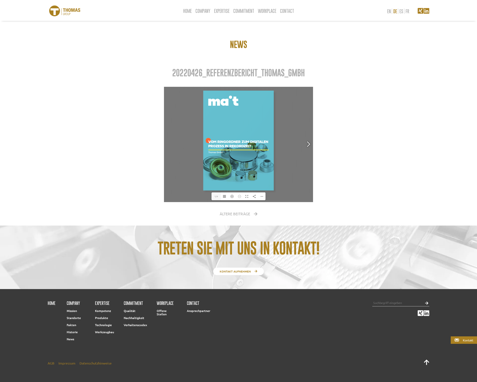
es (401, 11)
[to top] (426, 363)
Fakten (71, 325)
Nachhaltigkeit (134, 318)
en (389, 11)
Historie (72, 332)
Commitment (243, 11)
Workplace (267, 11)
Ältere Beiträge (235, 213)
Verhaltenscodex (135, 325)
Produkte (101, 318)
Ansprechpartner (198, 311)
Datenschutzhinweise (96, 363)
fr (407, 11)
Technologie (103, 325)
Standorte (74, 318)
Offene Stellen (162, 312)
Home (187, 11)
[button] (425, 302)
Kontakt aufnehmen (235, 271)
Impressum (67, 363)
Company (202, 11)
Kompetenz (103, 311)
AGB (51, 363)
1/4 (216, 196)
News (70, 339)
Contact (287, 11)
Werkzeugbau (104, 332)
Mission (72, 311)
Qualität (129, 311)
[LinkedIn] (426, 12)
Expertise (222, 11)
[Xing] (421, 12)
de (395, 11)
